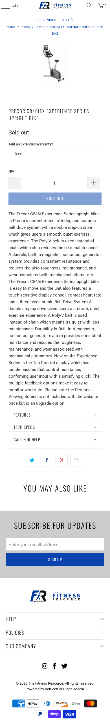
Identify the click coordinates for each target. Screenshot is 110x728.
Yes (19, 154)
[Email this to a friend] (76, 460)
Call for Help (27, 439)
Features (22, 414)
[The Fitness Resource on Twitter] (64, 666)
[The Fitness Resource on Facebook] (54, 666)
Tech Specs (24, 427)
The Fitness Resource (45, 683)
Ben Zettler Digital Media (64, 689)
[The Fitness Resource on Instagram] (45, 666)
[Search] (89, 5)
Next (65, 20)
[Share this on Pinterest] (62, 460)
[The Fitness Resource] (55, 5)
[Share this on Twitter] (32, 460)
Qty (11, 171)
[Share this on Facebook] (47, 460)
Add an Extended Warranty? (30, 144)
